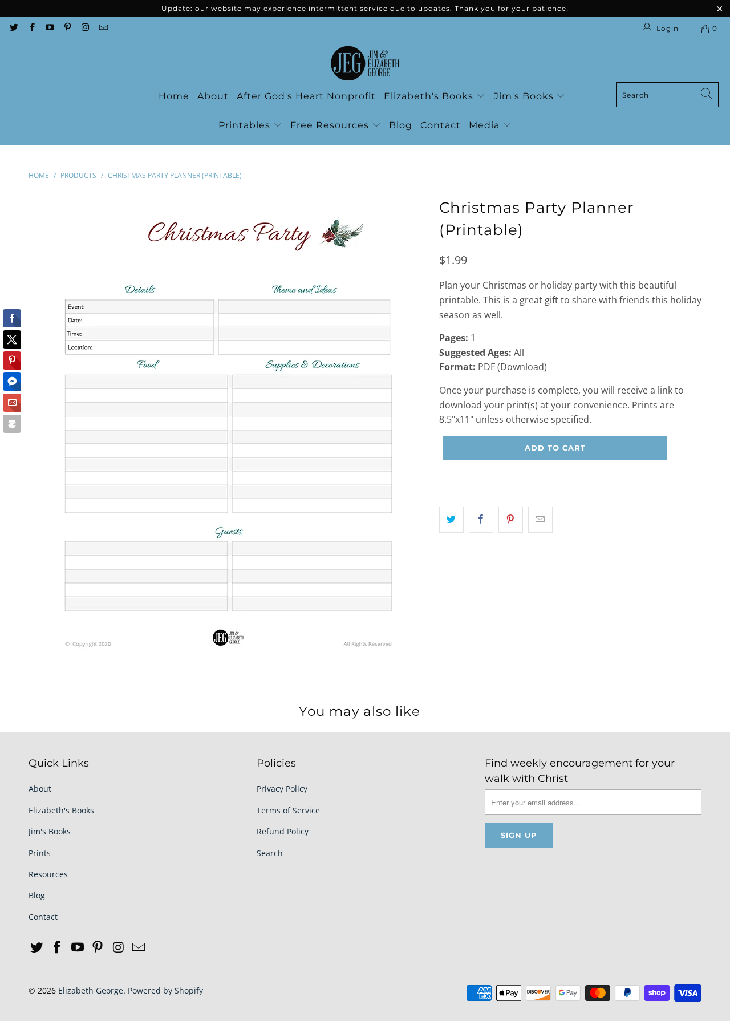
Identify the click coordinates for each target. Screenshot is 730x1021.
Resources (48, 874)
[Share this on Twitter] (451, 520)
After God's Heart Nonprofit (306, 96)
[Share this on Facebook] (481, 520)
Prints (40, 853)
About (213, 96)
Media (485, 125)
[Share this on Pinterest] (510, 520)
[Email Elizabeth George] (102, 28)
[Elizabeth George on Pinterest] (67, 28)
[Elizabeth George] (365, 64)
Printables (245, 125)
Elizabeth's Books (430, 96)
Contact (440, 125)
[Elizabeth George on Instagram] (85, 28)
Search (270, 853)
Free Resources (331, 125)
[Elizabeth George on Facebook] (31, 28)
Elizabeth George (90, 990)
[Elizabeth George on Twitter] (13, 28)
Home (174, 96)
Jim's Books (525, 96)
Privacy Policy (282, 788)
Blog (400, 125)
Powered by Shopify (165, 990)
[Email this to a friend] (540, 520)
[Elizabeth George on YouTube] (49, 28)
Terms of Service (288, 810)
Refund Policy (283, 831)
